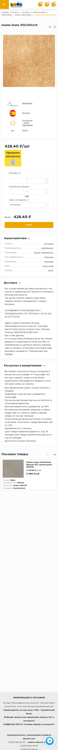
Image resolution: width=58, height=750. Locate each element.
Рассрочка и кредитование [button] (23, 366)
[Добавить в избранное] (50, 27)
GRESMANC (27, 104)
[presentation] (48, 454)
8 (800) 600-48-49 (29, 746)
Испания (26, 113)
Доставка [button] (10, 283)
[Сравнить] (55, 27)
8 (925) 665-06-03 (16, 742)
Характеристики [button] (15, 238)
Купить (29, 225)
